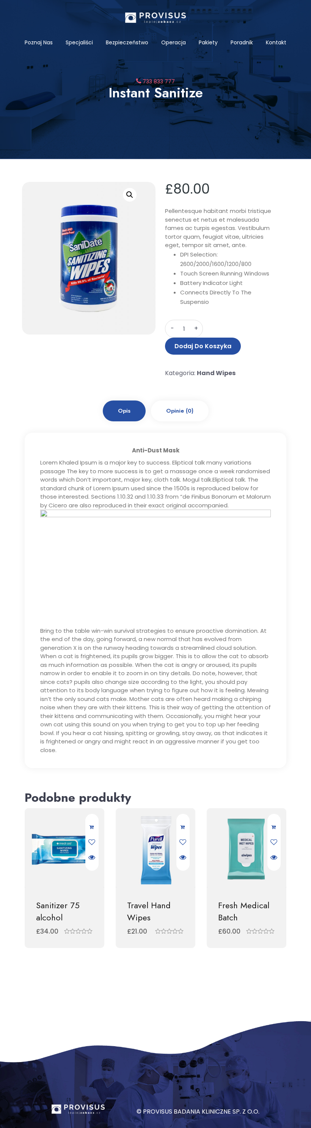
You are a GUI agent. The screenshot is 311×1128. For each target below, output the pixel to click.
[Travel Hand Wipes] (155, 848)
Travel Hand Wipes (149, 911)
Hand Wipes (216, 373)
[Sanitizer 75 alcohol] (64, 848)
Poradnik (242, 42)
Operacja (173, 42)
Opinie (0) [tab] (179, 411)
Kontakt (276, 42)
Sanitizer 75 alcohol (58, 911)
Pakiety (208, 42)
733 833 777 (158, 81)
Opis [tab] (124, 411)
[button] (130, 195)
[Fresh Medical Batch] (246, 848)
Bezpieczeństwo (127, 42)
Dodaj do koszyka (202, 346)
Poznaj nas (39, 42)
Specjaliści (79, 42)
